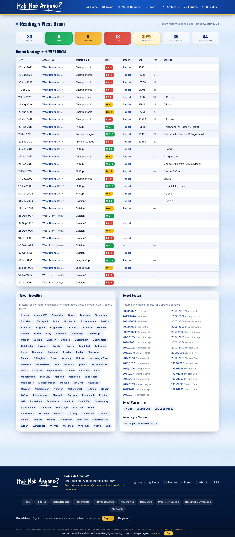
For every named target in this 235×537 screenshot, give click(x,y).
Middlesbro (91, 376)
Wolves (54, 426)
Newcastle (94, 382)
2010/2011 (136, 394)
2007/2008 (186, 321)
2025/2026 (135, 316)
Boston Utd (70, 321)
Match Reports (131, 6)
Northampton (42, 389)
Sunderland (27, 413)
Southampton (28, 407)
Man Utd (59, 376)
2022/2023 (137, 332)
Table (27, 501)
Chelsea (65, 340)
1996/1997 (184, 379)
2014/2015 (136, 373)
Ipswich (82, 364)
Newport (25, 389)
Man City (45, 376)
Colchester (27, 346)
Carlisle (37, 340)
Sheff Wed (84, 401)
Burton (37, 333)
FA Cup (128, 409)
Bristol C (73, 327)
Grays (54, 358)
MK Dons (78, 382)
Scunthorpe (53, 401)
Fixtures (41, 501)
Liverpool (84, 370)
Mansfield (74, 376)
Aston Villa (57, 315)
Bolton (56, 321)
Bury (48, 333)
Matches (171, 482)
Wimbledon (39, 426)
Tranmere (103, 413)
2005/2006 (185, 332)
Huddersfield (43, 364)
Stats (152, 6)
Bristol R (87, 327)
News (109, 6)
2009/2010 (185, 311)
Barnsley (85, 315)
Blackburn (26, 321)
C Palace (61, 333)
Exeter (79, 352)
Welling (51, 419)
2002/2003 (184, 347)
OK (168, 533)
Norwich (58, 389)
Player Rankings (105, 501)
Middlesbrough (46, 382)
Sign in (108, 518)
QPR (23, 401)
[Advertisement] (117, 444)
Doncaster (37, 352)
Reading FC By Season (198, 501)
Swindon (58, 413)
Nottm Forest (75, 389)
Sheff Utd (69, 401)
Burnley (25, 333)
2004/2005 (185, 337)
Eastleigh (53, 352)
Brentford (26, 327)
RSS (216, 482)
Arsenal (25, 315)
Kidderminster (100, 364)
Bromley (101, 327)
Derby (24, 352)
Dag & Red (84, 346)
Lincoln (71, 370)
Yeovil (97, 426)
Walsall (25, 419)
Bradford (105, 321)
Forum (188, 482)
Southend (45, 407)
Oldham (104, 389)
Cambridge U (95, 333)
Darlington (100, 346)
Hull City (69, 364)
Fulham (25, 358)
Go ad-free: (23, 518)
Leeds (24, 370)
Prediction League (168, 501)
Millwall (64, 382)
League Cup (143, 409)
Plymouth (58, 395)
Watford (38, 419)
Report (127, 67)
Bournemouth (88, 321)
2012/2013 (137, 384)
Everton (67, 352)
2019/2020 (137, 347)
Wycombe (83, 426)
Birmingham (101, 315)
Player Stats (82, 501)
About (203, 482)
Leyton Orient (54, 370)
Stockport (77, 407)
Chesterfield (99, 340)
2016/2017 (136, 363)
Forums (192, 6)
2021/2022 (137, 337)
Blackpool (42, 321)
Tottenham (88, 413)
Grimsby (66, 358)
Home (94, 6)
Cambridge (77, 333)
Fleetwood (93, 352)
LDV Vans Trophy (164, 409)
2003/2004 (184, 342)
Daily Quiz (146, 501)
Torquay (72, 413)
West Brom (52, 67)
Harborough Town (98, 358)
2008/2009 (185, 316)
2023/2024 (135, 326)
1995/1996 (184, 384)
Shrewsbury (101, 401)
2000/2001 (184, 358)
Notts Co (91, 389)
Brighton (41, 327)
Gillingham (40, 358)
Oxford (25, 395)
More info (156, 533)
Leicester (37, 370)
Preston (103, 395)
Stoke (91, 407)
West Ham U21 (100, 419)
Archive (171, 6)
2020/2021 (137, 342)
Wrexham (68, 426)
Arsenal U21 (40, 315)
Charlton (51, 340)
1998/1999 (184, 368)
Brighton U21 (57, 327)
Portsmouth (88, 395)
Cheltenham (81, 340)
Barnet (72, 315)
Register (123, 518)
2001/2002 (184, 352)
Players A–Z (127, 501)
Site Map (211, 6)
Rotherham (36, 401)
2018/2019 (136, 352)
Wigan (24, 426)
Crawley (57, 346)
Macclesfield (28, 376)
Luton (97, 370)
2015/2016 (136, 368)
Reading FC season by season (140, 423)
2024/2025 (135, 321)
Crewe (70, 346)
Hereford (26, 364)
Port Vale (73, 395)
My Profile (117, 509)
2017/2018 (136, 358)
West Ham (82, 419)
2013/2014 (136, 379)
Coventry (43, 346)
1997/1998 (184, 373)
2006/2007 (186, 326)
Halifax (80, 358)
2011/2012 (136, 389)
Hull (57, 364)
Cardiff (25, 340)
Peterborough (40, 395)
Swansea (44, 413)
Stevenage (62, 407)
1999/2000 (184, 363)
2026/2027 (135, 311)
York (108, 426)
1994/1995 (184, 389)
